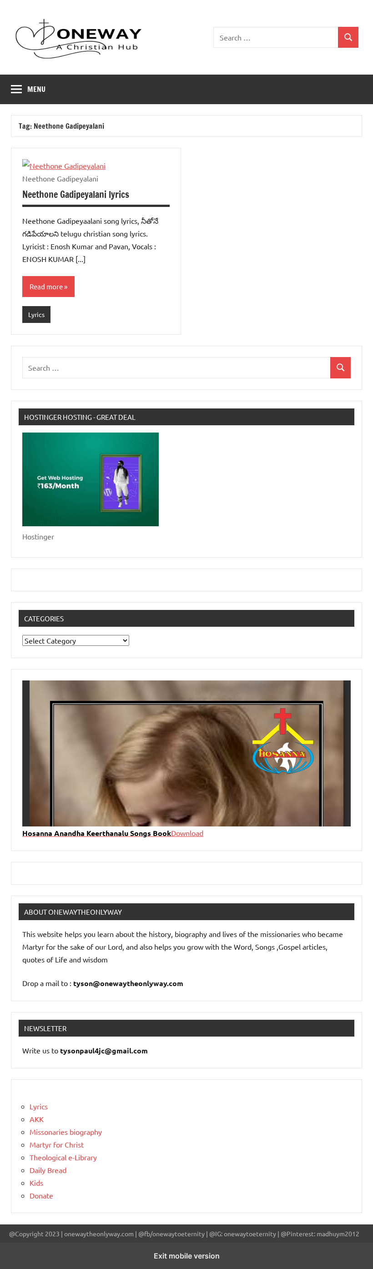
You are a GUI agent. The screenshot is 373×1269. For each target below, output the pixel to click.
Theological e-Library (63, 1157)
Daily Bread (48, 1169)
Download (187, 832)
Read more (46, 286)
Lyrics (36, 314)
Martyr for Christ (57, 1144)
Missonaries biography (66, 1131)
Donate (41, 1195)
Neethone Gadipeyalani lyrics (75, 194)
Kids (36, 1182)
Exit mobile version (187, 1255)
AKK (37, 1118)
